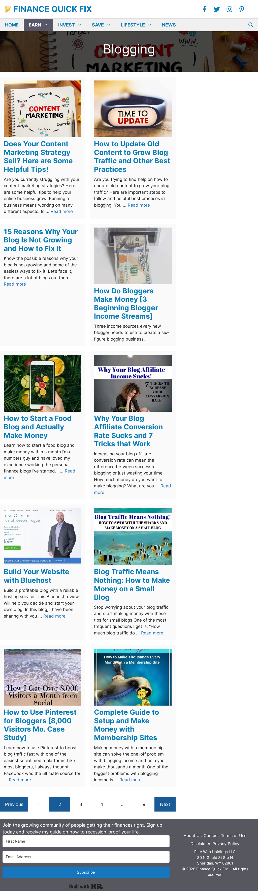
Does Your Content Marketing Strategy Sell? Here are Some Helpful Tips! (38, 157)
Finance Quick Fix (52, 9)
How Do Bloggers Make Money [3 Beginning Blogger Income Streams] (126, 304)
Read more (62, 211)
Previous (14, 804)
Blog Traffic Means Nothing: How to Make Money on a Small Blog (132, 584)
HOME (12, 24)
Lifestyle (133, 24)
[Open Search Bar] (250, 25)
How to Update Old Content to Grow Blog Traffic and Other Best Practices (132, 157)
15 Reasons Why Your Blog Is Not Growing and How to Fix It (41, 240)
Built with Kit (86, 886)
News (169, 24)
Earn (35, 24)
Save (98, 24)
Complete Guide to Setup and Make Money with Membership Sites (126, 725)
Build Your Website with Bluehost (36, 575)
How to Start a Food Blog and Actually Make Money (38, 426)
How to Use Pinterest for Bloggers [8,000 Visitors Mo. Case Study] (40, 725)
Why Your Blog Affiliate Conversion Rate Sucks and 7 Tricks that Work (128, 431)
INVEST (66, 24)
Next (165, 804)
